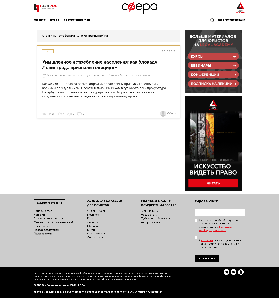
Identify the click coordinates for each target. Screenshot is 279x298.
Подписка (93, 214)
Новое (54, 19)
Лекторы (92, 222)
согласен (207, 240)
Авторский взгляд (77, 19)
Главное (40, 19)
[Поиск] (212, 20)
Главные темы (149, 210)
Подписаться (206, 258)
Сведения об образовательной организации (53, 224)
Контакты (40, 214)
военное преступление (89, 75)
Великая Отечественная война (128, 75)
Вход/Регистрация (231, 19)
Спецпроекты (96, 233)
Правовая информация (48, 218)
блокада (52, 75)
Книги (91, 229)
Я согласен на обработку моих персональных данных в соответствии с (218, 225)
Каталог (92, 218)
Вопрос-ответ (43, 210)
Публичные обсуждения (156, 218)
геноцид (66, 75)
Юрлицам (93, 225)
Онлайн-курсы (96, 210)
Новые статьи (149, 214)
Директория (95, 237)
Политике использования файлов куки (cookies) (76, 279)
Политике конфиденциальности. (120, 279)
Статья (48, 51)
